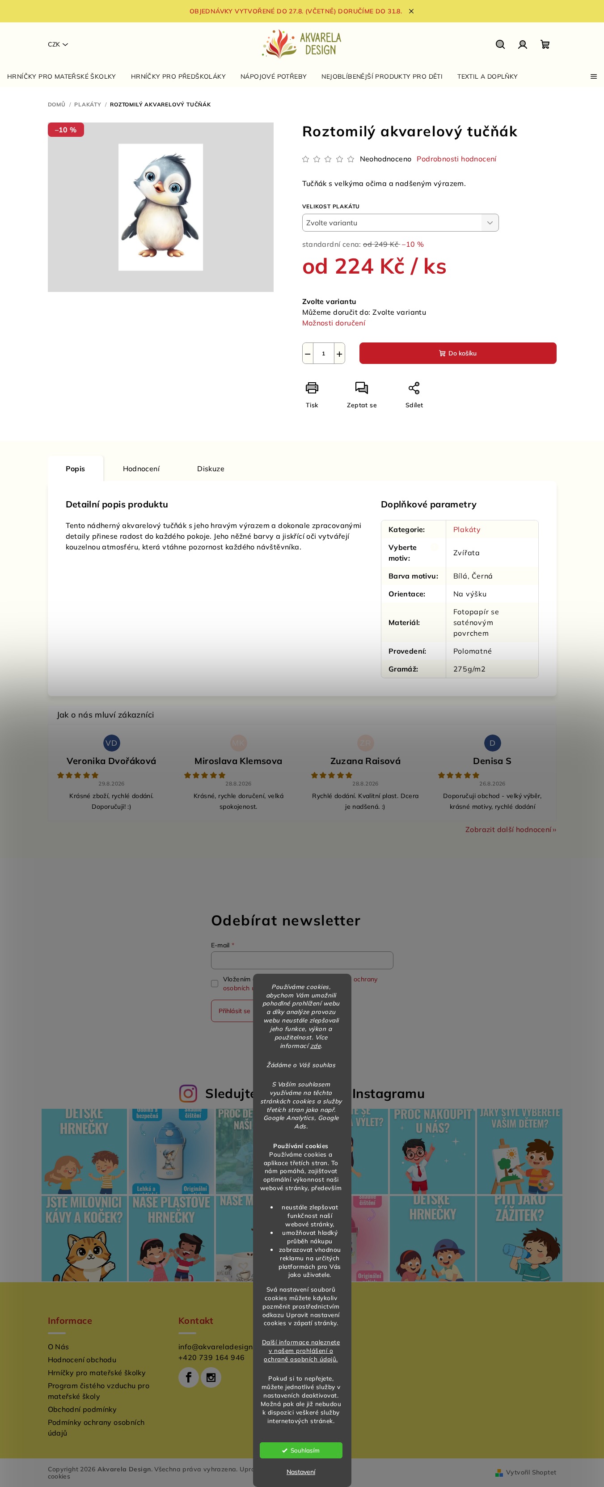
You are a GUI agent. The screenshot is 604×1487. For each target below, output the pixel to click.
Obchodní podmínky (82, 1409)
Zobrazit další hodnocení (508, 829)
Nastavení (301, 1472)
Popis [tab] (75, 468)
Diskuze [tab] (210, 468)
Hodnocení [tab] (141, 468)
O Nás (58, 1346)
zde (315, 1045)
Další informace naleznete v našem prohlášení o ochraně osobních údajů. (301, 1350)
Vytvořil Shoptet (531, 1472)
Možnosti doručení (334, 322)
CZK (54, 44)
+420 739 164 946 (211, 1357)
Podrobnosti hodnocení (456, 158)
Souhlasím (305, 1450)
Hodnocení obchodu (82, 1359)
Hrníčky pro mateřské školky (97, 1372)
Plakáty (467, 529)
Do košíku (462, 353)
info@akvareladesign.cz (220, 1346)
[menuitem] (61, 76)
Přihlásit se (234, 1011)
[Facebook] (188, 1377)
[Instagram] (211, 1377)
